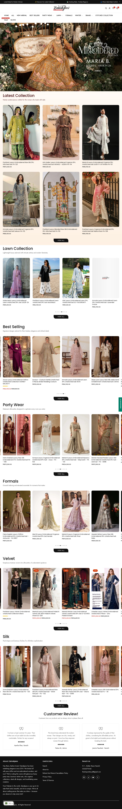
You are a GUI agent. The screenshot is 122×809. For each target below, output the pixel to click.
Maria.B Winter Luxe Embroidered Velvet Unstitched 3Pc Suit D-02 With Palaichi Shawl (16, 614)
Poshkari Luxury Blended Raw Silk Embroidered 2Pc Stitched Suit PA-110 (60, 230)
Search (45, 766)
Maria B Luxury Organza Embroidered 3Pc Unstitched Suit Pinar (16, 535)
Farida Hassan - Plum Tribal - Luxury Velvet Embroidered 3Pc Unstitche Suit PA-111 (105, 614)
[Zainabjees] (61, 8)
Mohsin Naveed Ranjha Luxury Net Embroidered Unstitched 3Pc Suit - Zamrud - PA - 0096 (45, 460)
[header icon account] (109, 8)
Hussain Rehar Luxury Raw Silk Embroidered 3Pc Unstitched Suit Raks (44, 536)
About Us (46, 769)
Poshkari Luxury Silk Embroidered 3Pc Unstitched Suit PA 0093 (75, 459)
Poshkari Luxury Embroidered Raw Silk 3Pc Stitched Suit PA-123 (18, 163)
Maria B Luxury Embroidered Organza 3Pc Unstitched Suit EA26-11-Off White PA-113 (97, 163)
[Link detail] (84, 777)
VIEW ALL (61, 240)
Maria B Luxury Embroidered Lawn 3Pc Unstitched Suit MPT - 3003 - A (105, 302)
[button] (55, 311)
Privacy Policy (47, 777)
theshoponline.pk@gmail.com (91, 772)
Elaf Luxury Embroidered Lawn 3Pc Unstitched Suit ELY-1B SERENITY (15, 302)
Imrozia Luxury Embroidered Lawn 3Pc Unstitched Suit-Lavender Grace (45, 302)
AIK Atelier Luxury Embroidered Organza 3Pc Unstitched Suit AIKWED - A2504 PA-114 (59, 163)
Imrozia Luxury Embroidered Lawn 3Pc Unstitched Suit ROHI (15, 381)
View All (61, 317)
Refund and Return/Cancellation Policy (55, 773)
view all (61, 706)
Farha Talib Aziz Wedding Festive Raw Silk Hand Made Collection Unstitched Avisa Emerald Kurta (74, 382)
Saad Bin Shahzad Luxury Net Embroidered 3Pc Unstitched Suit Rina (74, 536)
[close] (120, 2)
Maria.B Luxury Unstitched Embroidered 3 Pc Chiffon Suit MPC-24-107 (105, 382)
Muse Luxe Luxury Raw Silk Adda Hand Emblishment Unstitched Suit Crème (46, 381)
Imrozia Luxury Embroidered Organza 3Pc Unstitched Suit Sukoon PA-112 (18, 230)
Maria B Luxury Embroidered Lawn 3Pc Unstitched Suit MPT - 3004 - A (75, 302)
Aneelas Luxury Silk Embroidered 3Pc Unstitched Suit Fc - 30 (46, 691)
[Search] (106, 8)
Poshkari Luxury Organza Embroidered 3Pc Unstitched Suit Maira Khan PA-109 (98, 230)
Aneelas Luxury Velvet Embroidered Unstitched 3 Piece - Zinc (45, 613)
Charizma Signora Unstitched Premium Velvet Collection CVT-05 (75, 613)
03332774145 (86, 769)
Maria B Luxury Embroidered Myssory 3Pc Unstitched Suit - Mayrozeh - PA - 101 (16, 460)
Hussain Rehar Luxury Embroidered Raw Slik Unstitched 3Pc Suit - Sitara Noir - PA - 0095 (16, 692)
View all (61, 550)
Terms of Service (48, 780)
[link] (79, 15)
